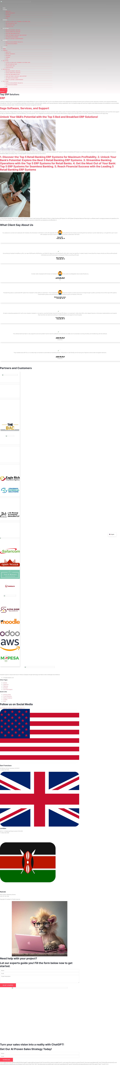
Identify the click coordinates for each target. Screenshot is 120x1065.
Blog (7, 18)
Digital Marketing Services (13, 31)
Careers (8, 16)
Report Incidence (10, 13)
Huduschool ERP (10, 24)
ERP (6, 45)
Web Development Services (13, 30)
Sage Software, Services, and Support (16, 35)
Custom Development (11, 43)
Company (5, 9)
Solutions (5, 20)
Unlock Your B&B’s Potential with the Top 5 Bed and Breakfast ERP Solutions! (49, 116)
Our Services (6, 28)
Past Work (5, 40)
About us (8, 11)
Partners (8, 14)
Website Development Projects (14, 41)
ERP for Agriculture (11, 23)
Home (4, 8)
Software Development (12, 36)
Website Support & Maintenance (14, 38)
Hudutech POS (9, 26)
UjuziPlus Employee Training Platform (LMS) (18, 21)
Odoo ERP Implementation (13, 33)
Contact (4, 47)
